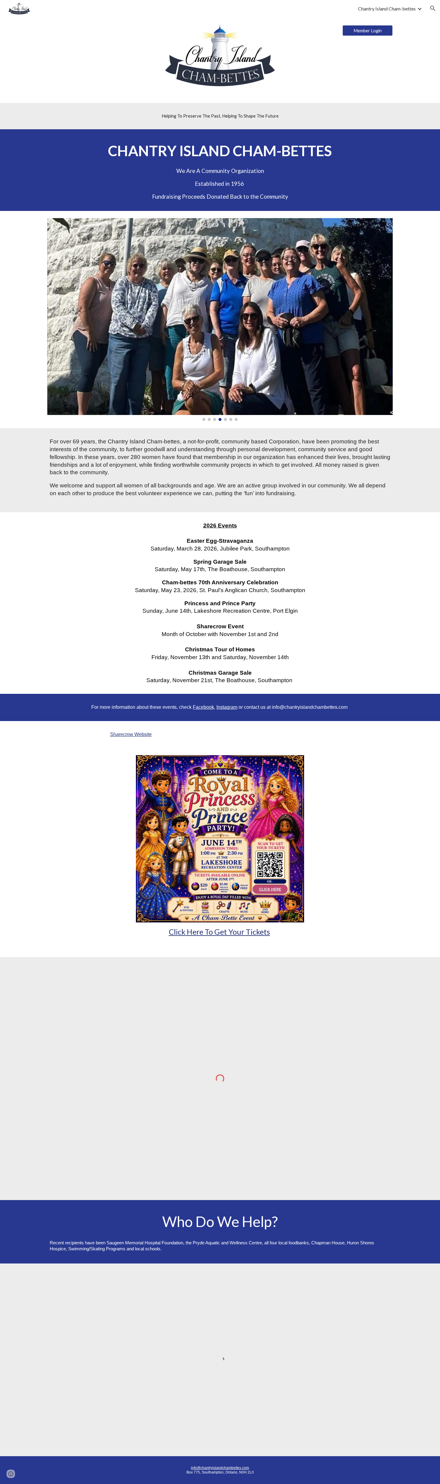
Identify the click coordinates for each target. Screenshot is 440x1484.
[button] (433, 8)
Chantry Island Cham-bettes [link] (387, 8)
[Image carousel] (220, 319)
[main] (220, 116)
